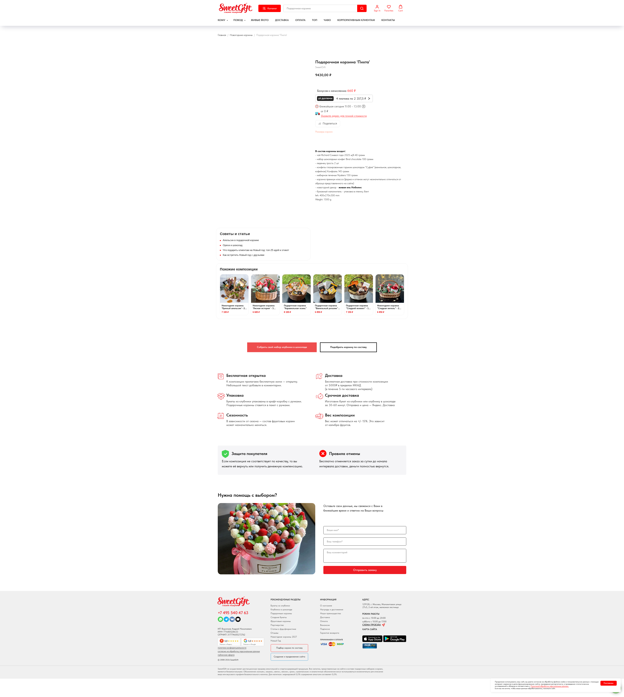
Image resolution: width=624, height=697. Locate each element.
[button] (377, 8)
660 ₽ (351, 91)
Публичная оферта (226, 655)
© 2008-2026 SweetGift (228, 660)
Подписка (325, 629)
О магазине (326, 605)
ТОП (314, 20)
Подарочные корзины (281, 613)
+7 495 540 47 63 (233, 612)
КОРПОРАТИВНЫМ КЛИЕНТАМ (356, 20)
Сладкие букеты (279, 617)
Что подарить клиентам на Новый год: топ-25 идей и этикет (256, 250)
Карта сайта (369, 629)
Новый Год (276, 640)
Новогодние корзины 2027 (284, 636)
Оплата (324, 621)
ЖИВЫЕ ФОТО (260, 20)
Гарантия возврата (329, 633)
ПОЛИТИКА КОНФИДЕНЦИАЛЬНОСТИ (232, 647)
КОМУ (222, 20)
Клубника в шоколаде (281, 609)
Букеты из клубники (280, 605)
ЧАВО (327, 20)
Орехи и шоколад (232, 245)
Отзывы (274, 633)
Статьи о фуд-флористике (283, 629)
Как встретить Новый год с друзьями (243, 255)
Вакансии (325, 625)
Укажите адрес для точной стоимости (344, 115)
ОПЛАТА (300, 20)
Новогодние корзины (241, 35)
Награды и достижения (331, 609)
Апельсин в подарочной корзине (241, 240)
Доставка (325, 617)
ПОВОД (238, 20)
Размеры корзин (324, 131)
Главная (222, 35)
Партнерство (277, 625)
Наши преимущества (330, 613)
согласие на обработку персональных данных (239, 651)
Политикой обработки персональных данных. (550, 686)
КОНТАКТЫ (388, 20)
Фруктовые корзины (281, 621)
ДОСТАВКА (282, 20)
